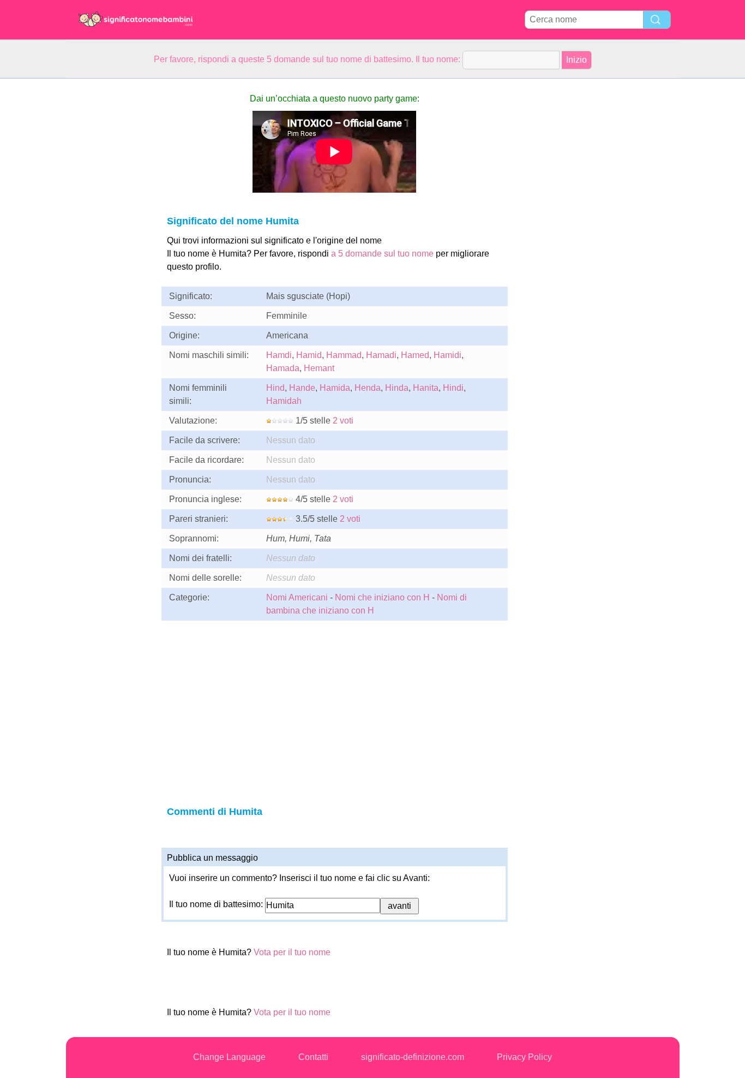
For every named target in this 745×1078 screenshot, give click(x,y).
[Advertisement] (109, 242)
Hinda (396, 387)
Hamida (335, 387)
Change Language (229, 1057)
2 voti (343, 420)
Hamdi (279, 355)
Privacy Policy (524, 1057)
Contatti (313, 1057)
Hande (302, 387)
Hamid (309, 355)
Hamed (415, 355)
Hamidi (447, 355)
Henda (368, 387)
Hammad (344, 355)
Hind (275, 387)
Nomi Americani (297, 597)
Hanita (425, 387)
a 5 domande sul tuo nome (382, 253)
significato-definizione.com (412, 1057)
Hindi (453, 387)
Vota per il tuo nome (292, 952)
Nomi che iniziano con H (382, 597)
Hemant (319, 368)
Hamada (282, 368)
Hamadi (381, 355)
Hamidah (284, 401)
